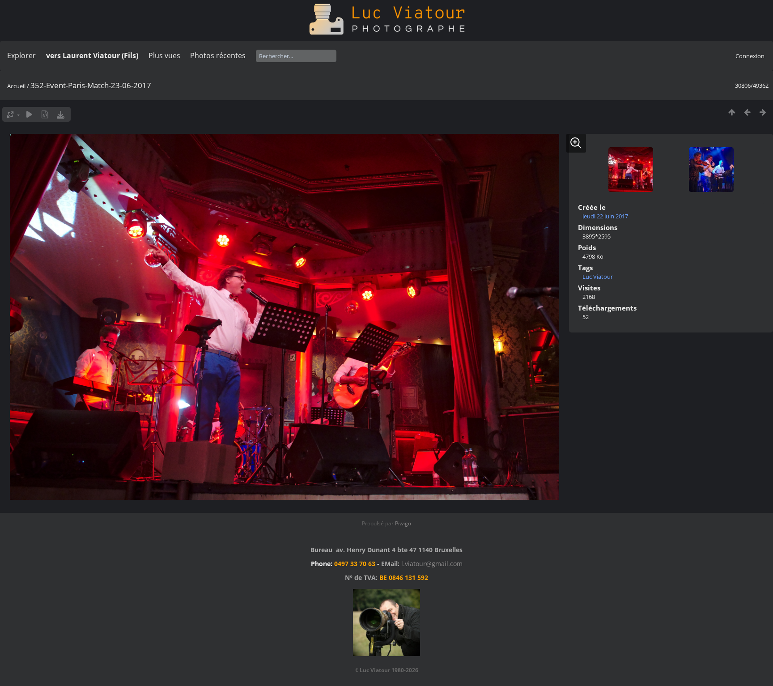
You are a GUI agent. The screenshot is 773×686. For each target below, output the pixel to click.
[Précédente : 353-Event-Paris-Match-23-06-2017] (747, 112)
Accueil (16, 86)
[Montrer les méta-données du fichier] (45, 114)
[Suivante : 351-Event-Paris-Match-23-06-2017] (763, 112)
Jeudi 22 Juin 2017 (605, 216)
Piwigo (403, 523)
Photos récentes (218, 55)
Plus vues (164, 55)
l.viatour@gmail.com (432, 563)
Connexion (750, 56)
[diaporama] (29, 114)
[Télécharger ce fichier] (60, 114)
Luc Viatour (597, 277)
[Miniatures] (731, 112)
